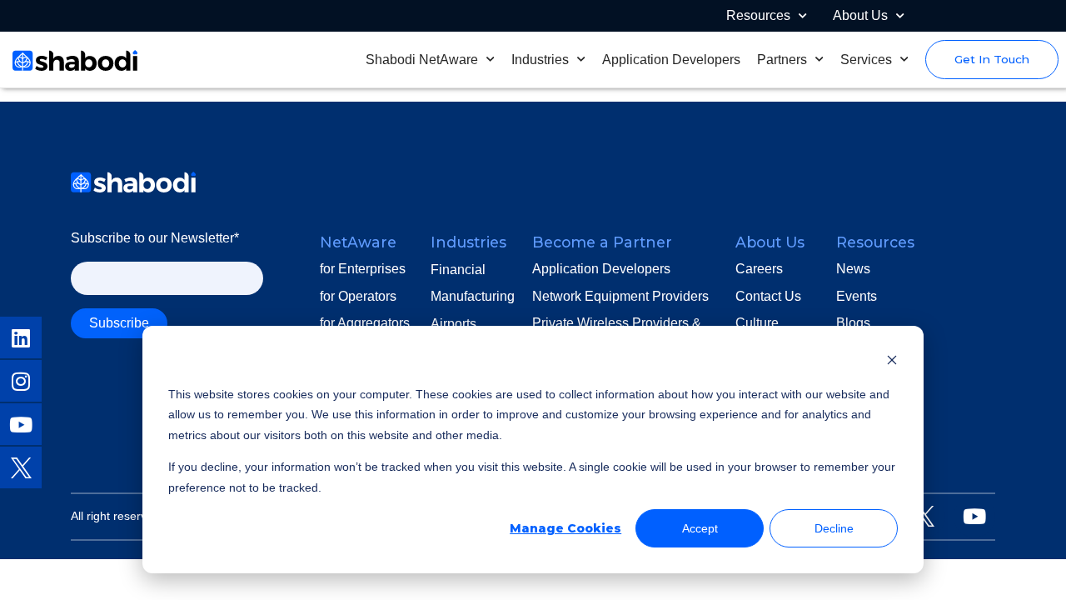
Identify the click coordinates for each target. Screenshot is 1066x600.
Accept (700, 528)
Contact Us (768, 296)
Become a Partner (602, 242)
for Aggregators (365, 323)
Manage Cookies (565, 528)
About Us (860, 15)
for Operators (358, 296)
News (853, 269)
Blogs (853, 323)
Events (856, 296)
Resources (758, 15)
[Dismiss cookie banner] (892, 362)
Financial (458, 269)
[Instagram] (21, 381)
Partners (782, 59)
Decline (834, 528)
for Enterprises (363, 269)
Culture (757, 323)
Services (866, 59)
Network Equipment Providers (620, 296)
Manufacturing (473, 296)
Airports (453, 324)
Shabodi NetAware (422, 59)
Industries (540, 59)
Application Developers (671, 59)
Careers (759, 269)
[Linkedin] (21, 337)
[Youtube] (21, 424)
